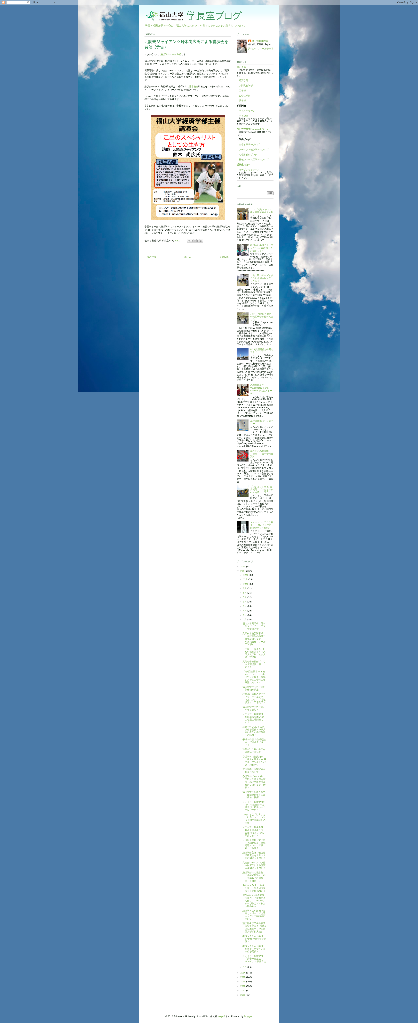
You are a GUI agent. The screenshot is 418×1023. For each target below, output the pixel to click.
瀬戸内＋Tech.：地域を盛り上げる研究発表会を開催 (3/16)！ (253, 888)
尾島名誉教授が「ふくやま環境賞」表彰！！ (253, 664)
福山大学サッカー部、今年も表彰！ (253, 708)
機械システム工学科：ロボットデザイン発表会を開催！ (253, 949)
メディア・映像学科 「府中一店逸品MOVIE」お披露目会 (254, 959)
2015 (243, 977)
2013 (243, 986)
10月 (246, 584)
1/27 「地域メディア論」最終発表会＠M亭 (261, 211)
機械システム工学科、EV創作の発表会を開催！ (254, 939)
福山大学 (241, 67)
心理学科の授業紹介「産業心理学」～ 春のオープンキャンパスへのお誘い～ (254, 760)
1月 (245, 967)
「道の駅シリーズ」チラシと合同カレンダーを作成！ (261, 278)
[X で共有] (195, 241)
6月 (245, 601)
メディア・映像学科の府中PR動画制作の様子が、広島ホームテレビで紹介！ (253, 806)
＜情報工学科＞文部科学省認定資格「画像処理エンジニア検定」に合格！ (253, 844)
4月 (245, 610)
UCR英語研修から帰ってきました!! (261, 350)
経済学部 (243, 80)
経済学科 (165, 54)
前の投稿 (224, 257)
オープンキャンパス (248, 169)
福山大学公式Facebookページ (252, 129)
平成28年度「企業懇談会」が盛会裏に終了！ (254, 742)
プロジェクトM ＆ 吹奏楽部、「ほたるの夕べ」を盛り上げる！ (261, 489)
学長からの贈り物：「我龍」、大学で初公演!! (261, 454)
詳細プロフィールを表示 (260, 48)
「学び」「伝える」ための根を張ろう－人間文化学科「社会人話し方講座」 (253, 652)
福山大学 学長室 (260, 41)
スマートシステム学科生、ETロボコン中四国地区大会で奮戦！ (261, 525)
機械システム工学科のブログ (253, 159)
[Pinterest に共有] (201, 241)
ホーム (187, 257)
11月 (245, 579)
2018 (243, 566)
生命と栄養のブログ (248, 144)
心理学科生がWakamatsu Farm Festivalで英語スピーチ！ (261, 389)
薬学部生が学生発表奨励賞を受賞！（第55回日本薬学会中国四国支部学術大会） (254, 927)
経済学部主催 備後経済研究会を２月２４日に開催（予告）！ (253, 855)
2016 (243, 972)
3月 (245, 615)
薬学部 (242, 100)
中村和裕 (176, 54)
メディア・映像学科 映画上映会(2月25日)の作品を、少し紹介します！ (253, 831)
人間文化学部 (246, 85)
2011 (243, 995)
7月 (245, 597)
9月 (245, 588)
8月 (245, 592)
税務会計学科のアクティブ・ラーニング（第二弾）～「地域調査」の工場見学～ (253, 698)
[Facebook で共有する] (198, 241)
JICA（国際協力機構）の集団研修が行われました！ (261, 316)
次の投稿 (151, 257)
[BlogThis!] (191, 241)
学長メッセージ (246, 110)
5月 (245, 606)
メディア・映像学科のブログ (253, 149)
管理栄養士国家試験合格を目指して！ (253, 770)
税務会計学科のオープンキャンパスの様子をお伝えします (261, 248)
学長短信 (242, 115)
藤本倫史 (193, 86)
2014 (243, 981)
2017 (243, 571)
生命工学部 (244, 95)
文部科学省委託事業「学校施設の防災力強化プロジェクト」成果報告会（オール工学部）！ (253, 639)
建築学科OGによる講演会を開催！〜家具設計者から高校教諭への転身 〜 (253, 730)
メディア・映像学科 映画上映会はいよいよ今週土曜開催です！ (253, 718)
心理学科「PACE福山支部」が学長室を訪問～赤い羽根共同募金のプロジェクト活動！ (253, 782)
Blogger (248, 1016)
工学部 (242, 90)
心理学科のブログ (247, 154)
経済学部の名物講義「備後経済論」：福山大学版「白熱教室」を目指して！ (253, 876)
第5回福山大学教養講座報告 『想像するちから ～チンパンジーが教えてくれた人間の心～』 (253, 900)
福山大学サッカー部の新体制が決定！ (253, 688)
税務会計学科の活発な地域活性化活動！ (253, 750)
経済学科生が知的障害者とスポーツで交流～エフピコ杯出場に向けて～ (253, 914)
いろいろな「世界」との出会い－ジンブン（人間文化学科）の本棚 (253, 818)
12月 (246, 575)
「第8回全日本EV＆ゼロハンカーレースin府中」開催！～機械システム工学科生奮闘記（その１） (253, 677)
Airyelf (221, 1016)
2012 (243, 990)
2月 (245, 619)
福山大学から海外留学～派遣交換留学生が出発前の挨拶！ (253, 795)
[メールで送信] (188, 241)
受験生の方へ (243, 164)
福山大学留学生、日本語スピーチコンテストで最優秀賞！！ (253, 626)
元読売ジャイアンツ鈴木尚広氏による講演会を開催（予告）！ (253, 865)
